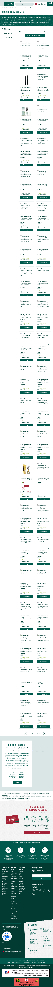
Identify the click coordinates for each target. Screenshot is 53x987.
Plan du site (34, 962)
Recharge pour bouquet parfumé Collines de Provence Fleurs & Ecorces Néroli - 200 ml (43, 522)
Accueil (3, 7)
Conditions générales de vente (15, 960)
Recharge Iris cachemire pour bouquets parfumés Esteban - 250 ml (43, 619)
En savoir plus (5, 942)
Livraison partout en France (32, 855)
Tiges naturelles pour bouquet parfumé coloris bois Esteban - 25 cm (43, 90)
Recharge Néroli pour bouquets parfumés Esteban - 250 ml (26, 520)
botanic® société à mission (4, 879)
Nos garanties (13, 885)
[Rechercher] (32, 4)
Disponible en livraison (9, 38)
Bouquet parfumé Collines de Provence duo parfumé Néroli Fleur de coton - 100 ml (26, 480)
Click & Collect (20, 855)
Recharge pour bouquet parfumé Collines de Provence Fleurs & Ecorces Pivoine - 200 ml (43, 220)
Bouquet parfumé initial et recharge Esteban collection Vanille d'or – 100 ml (25, 252)
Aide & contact (14, 911)
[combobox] (23, 4)
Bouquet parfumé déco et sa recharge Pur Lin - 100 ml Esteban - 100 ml (25, 122)
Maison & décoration (10, 7)
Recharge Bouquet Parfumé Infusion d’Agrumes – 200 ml (25, 316)
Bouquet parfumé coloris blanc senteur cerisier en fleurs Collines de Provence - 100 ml (43, 317)
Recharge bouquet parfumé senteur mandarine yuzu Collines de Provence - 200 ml (43, 651)
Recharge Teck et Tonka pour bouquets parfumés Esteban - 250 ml (26, 716)
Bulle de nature (5, 798)
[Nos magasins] (39, 4)
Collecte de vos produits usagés (14, 905)
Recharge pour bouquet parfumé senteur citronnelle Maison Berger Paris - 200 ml (26, 619)
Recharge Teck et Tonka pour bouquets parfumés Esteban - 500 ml (43, 382)
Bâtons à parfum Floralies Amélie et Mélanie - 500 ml (25, 585)
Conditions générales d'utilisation (29, 960)
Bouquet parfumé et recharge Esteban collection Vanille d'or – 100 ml (43, 480)
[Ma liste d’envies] (45, 4)
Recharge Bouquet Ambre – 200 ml (25, 414)
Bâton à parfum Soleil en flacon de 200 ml (26, 381)
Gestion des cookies (42, 962)
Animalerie (21, 886)
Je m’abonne (41, 878)
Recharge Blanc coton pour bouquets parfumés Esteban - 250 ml (26, 447)
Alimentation (22, 888)
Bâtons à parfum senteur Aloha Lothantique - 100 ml (26, 349)
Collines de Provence (40, 793)
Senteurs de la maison (19, 7)
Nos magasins (13, 876)
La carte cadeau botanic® (12, 900)
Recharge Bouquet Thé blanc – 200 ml (43, 186)
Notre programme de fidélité (14, 873)
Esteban (47, 793)
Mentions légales (40, 960)
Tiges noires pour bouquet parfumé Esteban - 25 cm (25, 89)
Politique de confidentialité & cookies (14, 962)
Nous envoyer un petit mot (45, 931)
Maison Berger (5, 795)
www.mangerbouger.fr (29, 965)
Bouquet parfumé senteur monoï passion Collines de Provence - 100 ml (25, 554)
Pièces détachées (26, 962)
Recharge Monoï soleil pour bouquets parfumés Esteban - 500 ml (43, 252)
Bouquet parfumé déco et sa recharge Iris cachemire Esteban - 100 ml (42, 154)
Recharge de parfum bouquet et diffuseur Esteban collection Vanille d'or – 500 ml (26, 651)
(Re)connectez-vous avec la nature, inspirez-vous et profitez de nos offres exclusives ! (37, 869)
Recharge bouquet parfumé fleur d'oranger (42, 715)
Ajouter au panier (26, 68)
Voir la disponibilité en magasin (35, 35)
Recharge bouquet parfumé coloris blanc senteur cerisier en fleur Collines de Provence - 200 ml (43, 58)
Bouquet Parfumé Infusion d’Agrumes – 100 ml (42, 553)
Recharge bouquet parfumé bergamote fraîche (42, 585)
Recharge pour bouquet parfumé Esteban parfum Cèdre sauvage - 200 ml (43, 415)
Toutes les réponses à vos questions (33, 933)
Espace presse (5, 888)
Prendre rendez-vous (32, 943)
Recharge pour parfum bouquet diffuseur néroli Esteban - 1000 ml (26, 220)
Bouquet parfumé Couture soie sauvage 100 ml (26, 683)
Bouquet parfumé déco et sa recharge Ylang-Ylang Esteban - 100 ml (26, 58)
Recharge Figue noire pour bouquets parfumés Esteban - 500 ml (43, 447)
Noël (20, 893)
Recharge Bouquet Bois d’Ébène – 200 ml (41, 683)
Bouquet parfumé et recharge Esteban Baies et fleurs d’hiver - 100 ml (26, 187)
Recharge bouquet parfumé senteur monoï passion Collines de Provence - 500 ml (26, 154)
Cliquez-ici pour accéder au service (32, 953)
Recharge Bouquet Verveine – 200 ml (43, 284)
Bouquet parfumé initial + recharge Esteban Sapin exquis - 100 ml (43, 122)
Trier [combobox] (47, 31)
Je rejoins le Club (37, 832)
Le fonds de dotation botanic (4, 884)
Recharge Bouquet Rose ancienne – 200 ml (42, 349)
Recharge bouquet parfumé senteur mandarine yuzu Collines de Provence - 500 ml (26, 285)
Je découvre (17, 782)
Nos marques (13, 896)
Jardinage (21, 878)
